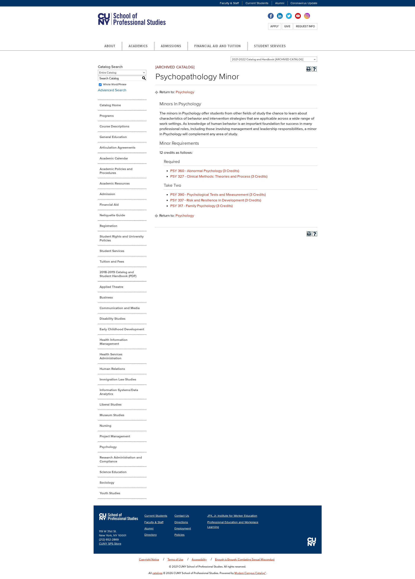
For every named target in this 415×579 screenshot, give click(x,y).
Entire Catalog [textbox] (107, 72)
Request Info (305, 26)
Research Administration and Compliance (121, 459)
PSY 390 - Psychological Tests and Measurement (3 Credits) (218, 194)
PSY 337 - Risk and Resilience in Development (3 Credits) (215, 200)
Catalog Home (110, 105)
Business (106, 297)
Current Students (257, 3)
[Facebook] (271, 15)
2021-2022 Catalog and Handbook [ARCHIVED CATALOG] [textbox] (267, 59)
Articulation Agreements (117, 147)
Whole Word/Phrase (114, 84)
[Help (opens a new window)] (314, 69)
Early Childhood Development (122, 329)
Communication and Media (120, 308)
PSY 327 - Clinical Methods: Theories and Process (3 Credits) (218, 176)
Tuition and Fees (112, 261)
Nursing (105, 425)
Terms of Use (175, 559)
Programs (107, 115)
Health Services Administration (111, 356)
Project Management (115, 436)
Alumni (279, 3)
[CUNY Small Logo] (311, 541)
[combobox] (274, 59)
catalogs (157, 573)
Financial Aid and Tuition (217, 46)
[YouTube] (298, 15)
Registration (108, 226)
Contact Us (181, 515)
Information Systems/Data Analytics (119, 392)
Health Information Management (114, 341)
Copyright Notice (149, 559)
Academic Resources (115, 183)
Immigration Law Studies (118, 379)
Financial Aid (109, 204)
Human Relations (112, 368)
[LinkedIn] (280, 15)
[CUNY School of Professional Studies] (118, 521)
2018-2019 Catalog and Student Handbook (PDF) (118, 274)
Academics (138, 46)
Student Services (270, 46)
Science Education (113, 472)
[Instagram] (307, 15)
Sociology (107, 482)
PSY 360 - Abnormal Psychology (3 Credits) (204, 170)
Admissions (171, 46)
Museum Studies (112, 415)
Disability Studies (112, 318)
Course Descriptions (114, 126)
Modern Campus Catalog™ (250, 573)
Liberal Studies (110, 404)
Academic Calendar (114, 158)
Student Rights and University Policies (122, 238)
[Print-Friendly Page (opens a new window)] (308, 69)
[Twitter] (289, 15)
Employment (182, 528)
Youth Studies (110, 493)
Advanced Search (112, 90)
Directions (181, 522)
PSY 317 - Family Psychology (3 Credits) (201, 206)
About (110, 46)
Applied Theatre (111, 287)
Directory (150, 534)
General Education (113, 137)
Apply (274, 26)
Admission (107, 194)
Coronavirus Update (303, 3)
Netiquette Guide (112, 215)
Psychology (108, 447)
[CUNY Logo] (132, 18)
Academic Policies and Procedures (116, 171)
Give (287, 26)
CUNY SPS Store (110, 543)
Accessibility (199, 559)
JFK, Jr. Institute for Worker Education (232, 515)
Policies (179, 534)
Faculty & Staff (229, 3)
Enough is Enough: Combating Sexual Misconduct (245, 559)
